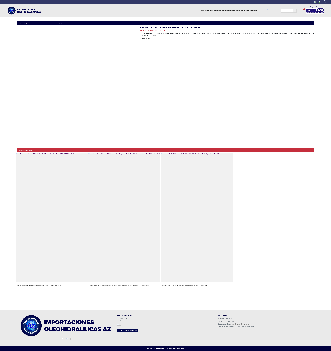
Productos (217, 10)
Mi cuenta (254, 10)
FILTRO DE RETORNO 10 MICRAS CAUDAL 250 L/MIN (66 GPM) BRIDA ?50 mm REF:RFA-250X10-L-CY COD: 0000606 (119, 285)
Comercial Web (180, 348)
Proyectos (225, 10)
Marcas (243, 10)
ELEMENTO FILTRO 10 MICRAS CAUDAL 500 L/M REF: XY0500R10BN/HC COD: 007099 (39, 285)
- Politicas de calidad (124, 323)
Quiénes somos (209, 10)
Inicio (202, 10)
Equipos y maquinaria (234, 10)
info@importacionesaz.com (241, 324)
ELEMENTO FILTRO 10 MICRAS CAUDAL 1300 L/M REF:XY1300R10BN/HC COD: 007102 (184, 285)
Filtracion (24, 23)
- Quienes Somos (122, 319)
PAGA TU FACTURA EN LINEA (128, 330)
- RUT (119, 321)
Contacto (248, 10)
